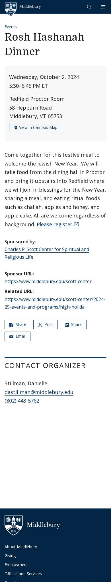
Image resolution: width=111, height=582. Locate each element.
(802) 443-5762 (22, 400)
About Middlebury (21, 546)
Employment (16, 564)
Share (20, 324)
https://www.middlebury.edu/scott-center (48, 281)
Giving (10, 555)
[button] (90, 6)
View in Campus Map (37, 127)
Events (11, 26)
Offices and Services (23, 573)
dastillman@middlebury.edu (39, 392)
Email (20, 336)
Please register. (55, 224)
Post (48, 324)
